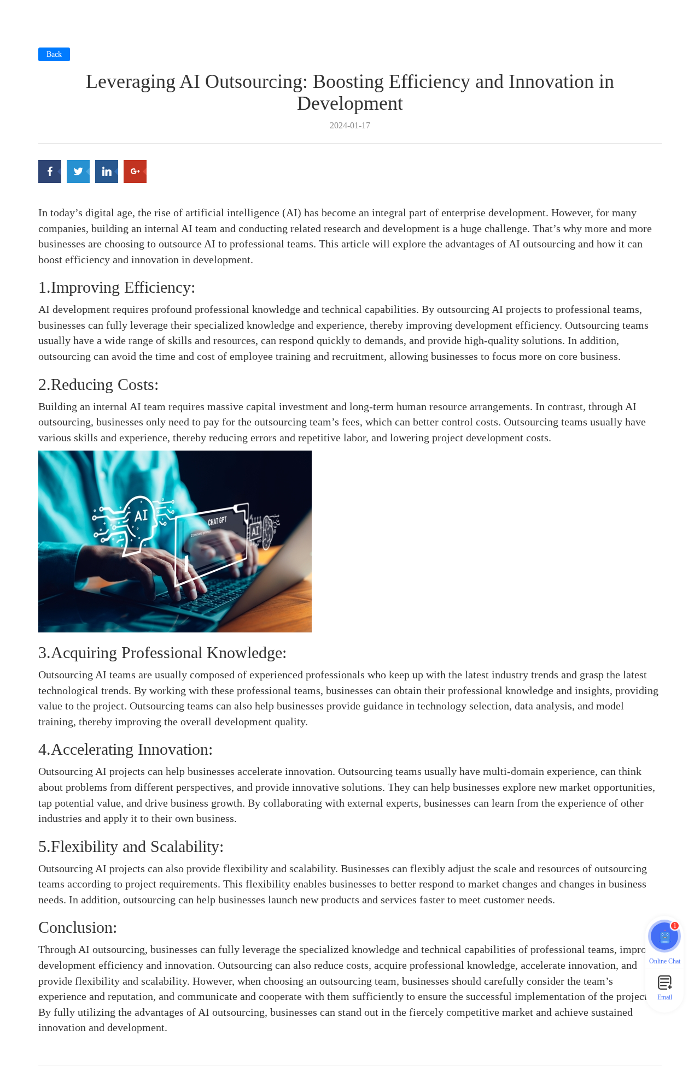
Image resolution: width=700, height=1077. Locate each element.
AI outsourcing (231, 1012)
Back (54, 54)
